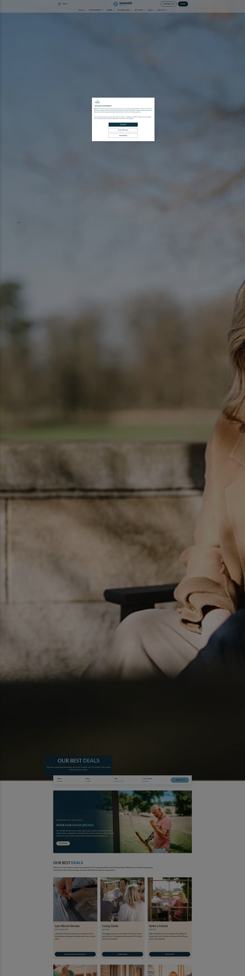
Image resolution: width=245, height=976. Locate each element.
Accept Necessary (123, 130)
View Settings (123, 135)
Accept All (123, 124)
